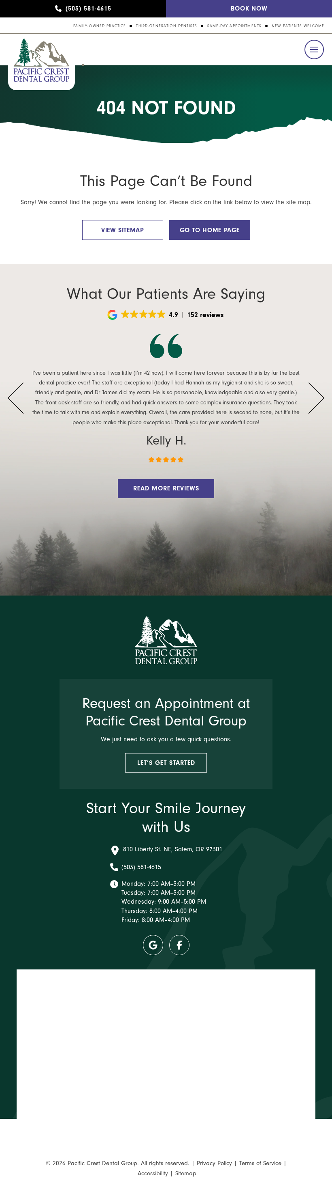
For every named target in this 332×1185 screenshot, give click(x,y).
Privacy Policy (214, 1163)
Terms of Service (260, 1163)
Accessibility (153, 1173)
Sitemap (185, 1173)
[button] (314, 49)
